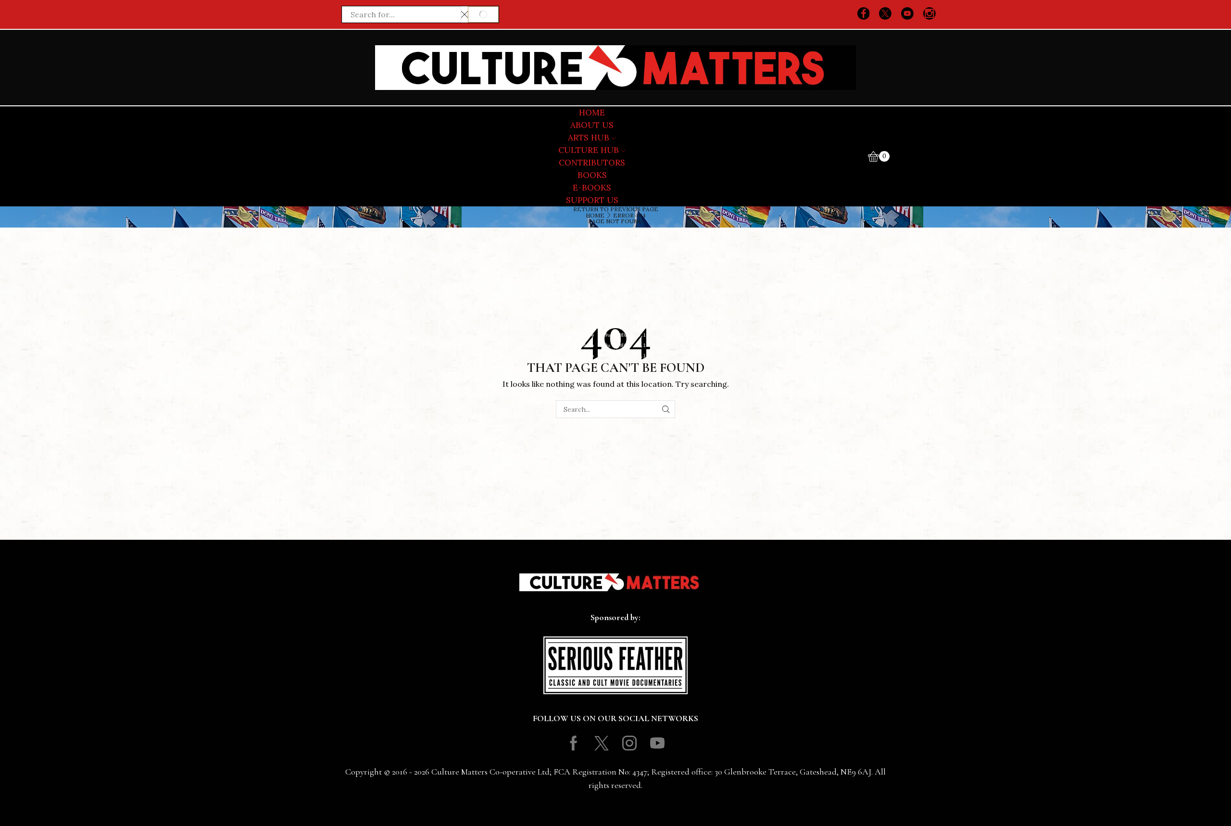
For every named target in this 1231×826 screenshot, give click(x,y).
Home (595, 215)
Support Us (592, 200)
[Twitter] (885, 14)
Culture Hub (588, 150)
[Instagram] (929, 14)
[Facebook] (863, 14)
